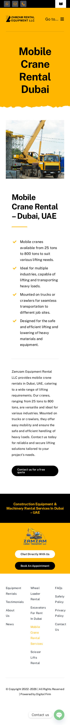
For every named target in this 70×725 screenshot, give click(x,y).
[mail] (15, 4)
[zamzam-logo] (20, 17)
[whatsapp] (7, 4)
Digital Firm (43, 694)
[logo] (35, 528)
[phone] (23, 4)
